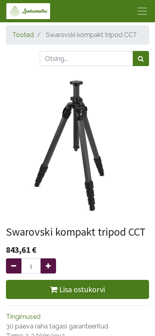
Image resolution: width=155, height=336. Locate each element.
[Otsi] (141, 58)
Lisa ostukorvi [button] (81, 289)
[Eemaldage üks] (13, 265)
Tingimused (23, 316)
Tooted (23, 35)
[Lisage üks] (48, 265)
